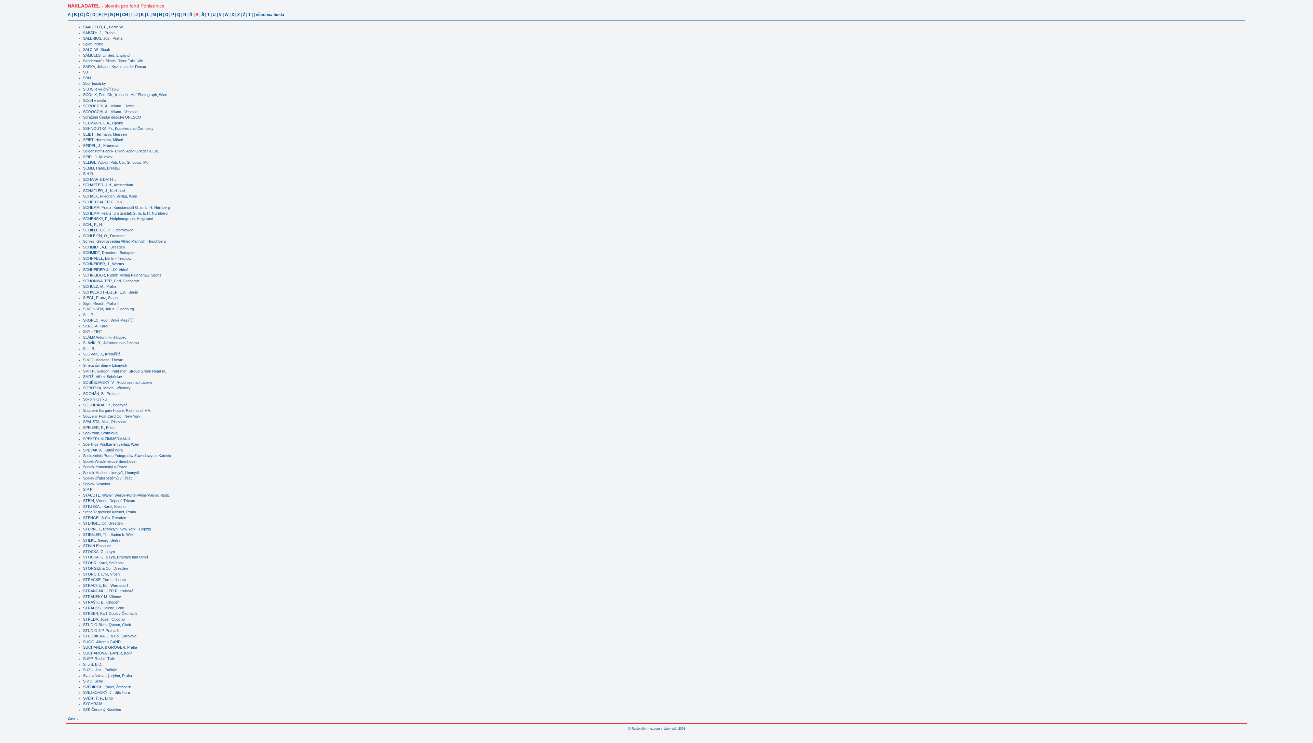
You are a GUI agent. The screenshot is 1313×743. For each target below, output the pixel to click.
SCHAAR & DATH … (100, 179)
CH (125, 14)
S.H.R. (88, 174)
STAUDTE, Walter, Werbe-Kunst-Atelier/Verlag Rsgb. (126, 495)
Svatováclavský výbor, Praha (107, 676)
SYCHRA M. (93, 704)
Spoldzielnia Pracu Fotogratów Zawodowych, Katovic (127, 456)
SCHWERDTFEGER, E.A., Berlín (110, 292)
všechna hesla (270, 14)
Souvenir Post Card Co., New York (112, 416)
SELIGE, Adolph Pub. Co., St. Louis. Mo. (116, 162)
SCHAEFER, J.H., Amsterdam (108, 185)
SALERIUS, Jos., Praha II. (105, 38)
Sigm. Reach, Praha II (101, 303)
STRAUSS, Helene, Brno (103, 608)
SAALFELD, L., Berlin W (103, 27)
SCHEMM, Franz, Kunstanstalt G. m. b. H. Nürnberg (126, 207)
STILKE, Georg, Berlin (101, 540)
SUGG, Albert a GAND (102, 642)
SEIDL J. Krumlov (97, 157)
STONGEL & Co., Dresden (105, 568)
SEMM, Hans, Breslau (101, 168)
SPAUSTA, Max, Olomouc (104, 422)
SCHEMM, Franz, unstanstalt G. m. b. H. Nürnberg (125, 213)
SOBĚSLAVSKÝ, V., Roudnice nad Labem (117, 382)
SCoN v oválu (94, 100)
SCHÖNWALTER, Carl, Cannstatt (111, 281)
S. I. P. (88, 315)
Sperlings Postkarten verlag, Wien (111, 444)
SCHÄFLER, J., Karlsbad (104, 191)
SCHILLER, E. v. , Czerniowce (108, 230)
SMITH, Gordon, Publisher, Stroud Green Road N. (124, 371)
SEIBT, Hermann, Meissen (105, 134)
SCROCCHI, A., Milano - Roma (108, 106)
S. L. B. (89, 349)
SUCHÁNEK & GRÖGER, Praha (110, 647)
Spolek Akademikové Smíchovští (110, 461)
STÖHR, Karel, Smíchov (103, 563)
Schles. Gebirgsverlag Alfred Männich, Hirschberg (124, 241)
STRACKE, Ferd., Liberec (104, 580)
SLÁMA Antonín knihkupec (105, 337)
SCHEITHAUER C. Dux (102, 202)
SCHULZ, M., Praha (99, 286)
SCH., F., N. (93, 224)
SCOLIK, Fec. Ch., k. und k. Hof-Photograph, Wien (125, 95)
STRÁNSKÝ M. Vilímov (102, 597)
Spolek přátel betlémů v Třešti (107, 478)
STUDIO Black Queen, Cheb (107, 625)
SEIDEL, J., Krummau (101, 146)
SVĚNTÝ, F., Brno (98, 698)
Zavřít (73, 718)
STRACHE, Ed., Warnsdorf (105, 585)
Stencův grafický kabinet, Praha (109, 512)
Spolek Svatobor (96, 484)
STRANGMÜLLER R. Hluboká (108, 591)
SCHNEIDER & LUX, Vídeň (105, 270)
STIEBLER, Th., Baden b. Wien (108, 534)
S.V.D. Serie (93, 681)
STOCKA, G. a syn (99, 552)
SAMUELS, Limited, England (106, 55)
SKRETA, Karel (95, 326)
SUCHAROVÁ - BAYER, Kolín (107, 653)
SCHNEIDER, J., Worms (103, 264)
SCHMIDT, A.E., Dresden (104, 247)
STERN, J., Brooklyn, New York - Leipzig (117, 529)
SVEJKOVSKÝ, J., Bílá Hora (106, 692)
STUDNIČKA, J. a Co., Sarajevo (109, 636)
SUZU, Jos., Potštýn (100, 670)
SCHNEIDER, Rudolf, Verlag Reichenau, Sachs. (122, 275)
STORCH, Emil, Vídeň (101, 574)
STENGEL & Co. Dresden (104, 518)
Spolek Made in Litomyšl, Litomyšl (111, 473)
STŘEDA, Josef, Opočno (104, 619)
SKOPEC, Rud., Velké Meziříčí (108, 320)
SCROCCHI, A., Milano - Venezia (110, 112)
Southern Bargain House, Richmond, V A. (117, 410)
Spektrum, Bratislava (100, 433)
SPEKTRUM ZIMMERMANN (106, 439)
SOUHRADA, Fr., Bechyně (105, 405)
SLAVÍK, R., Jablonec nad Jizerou (111, 343)
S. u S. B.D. (92, 664)
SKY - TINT (92, 331)
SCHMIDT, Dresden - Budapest (109, 253)
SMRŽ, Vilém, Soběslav (102, 377)
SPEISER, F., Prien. (99, 427)
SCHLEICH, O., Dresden (103, 236)
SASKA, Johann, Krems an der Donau (114, 67)
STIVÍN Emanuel (96, 546)
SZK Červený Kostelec (102, 709)
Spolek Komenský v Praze (105, 467)
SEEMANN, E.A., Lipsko (103, 123)
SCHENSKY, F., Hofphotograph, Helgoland (118, 219)
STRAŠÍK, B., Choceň (101, 602)
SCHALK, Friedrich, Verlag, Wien (110, 196)
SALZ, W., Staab (96, 50)
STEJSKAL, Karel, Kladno (104, 506)
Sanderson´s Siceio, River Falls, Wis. (114, 61)
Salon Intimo (93, 44)
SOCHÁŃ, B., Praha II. (102, 394)
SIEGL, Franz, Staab (100, 298)
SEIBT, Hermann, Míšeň (103, 140)
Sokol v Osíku (95, 399)
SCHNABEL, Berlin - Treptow (107, 258)
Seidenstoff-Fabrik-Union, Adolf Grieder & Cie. (121, 151)
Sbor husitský (94, 83)
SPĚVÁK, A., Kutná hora (103, 450)
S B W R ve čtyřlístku (101, 89)
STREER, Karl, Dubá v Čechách (110, 613)
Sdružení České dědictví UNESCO (112, 117)
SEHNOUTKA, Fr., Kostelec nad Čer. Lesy (118, 128)
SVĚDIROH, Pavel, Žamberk (107, 687)
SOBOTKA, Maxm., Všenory (107, 388)
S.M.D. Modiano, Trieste (103, 360)
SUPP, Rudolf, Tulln (99, 659)
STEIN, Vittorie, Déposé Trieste (109, 501)
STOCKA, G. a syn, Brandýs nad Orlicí (115, 557)
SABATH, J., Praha (99, 33)
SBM (87, 78)
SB (85, 72)
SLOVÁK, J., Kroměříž (101, 354)
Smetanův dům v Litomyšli (105, 365)
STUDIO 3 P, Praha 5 (101, 631)
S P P (87, 489)
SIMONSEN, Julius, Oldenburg (108, 309)
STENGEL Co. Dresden (103, 523)
